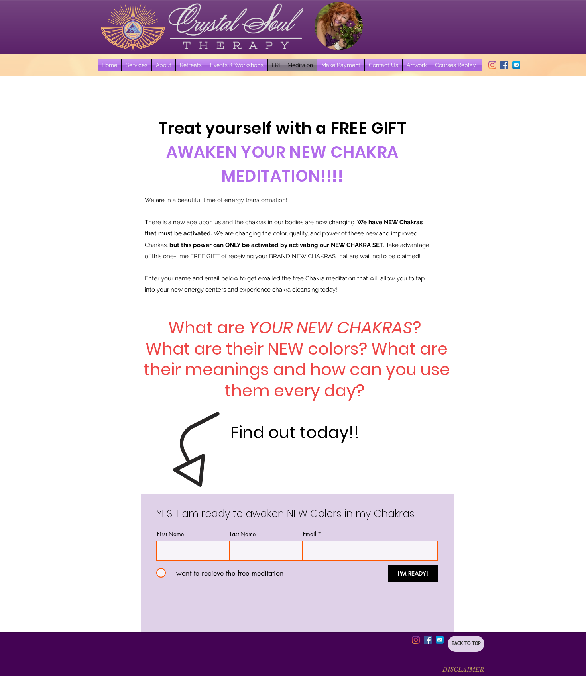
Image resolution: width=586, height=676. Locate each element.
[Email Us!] (516, 65)
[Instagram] (492, 65)
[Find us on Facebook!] (504, 65)
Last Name (243, 534)
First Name (170, 534)
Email (309, 534)
